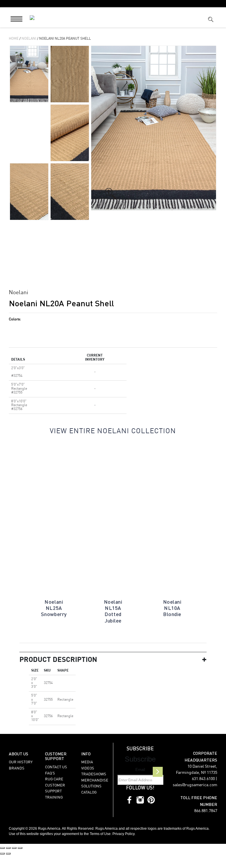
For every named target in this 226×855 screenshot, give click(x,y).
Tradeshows (93, 774)
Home (14, 39)
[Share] (14, 848)
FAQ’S (50, 773)
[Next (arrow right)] (8, 853)
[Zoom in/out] (2, 848)
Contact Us (56, 767)
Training (54, 797)
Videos (87, 768)
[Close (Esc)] (20, 848)
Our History (21, 762)
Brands (16, 768)
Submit (158, 772)
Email (140, 769)
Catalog (89, 792)
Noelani (28, 39)
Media (87, 762)
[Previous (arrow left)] (2, 853)
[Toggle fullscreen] (8, 848)
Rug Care (54, 779)
